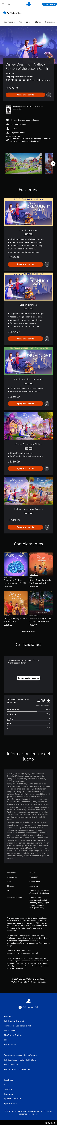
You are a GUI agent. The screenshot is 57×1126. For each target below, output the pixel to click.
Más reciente (9, 22)
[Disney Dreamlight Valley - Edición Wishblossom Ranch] (23, 163)
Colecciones (25, 22)
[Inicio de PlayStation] (28, 4)
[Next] (53, 163)
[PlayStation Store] (13, 13)
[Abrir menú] (3, 4)
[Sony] (50, 1124)
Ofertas (38, 22)
